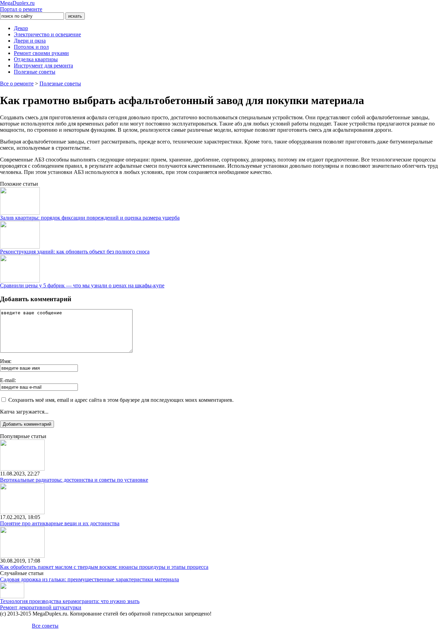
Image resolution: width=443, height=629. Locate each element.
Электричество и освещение (47, 34)
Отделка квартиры (36, 59)
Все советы (45, 626)
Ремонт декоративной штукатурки (40, 607)
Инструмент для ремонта (43, 65)
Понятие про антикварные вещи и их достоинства (59, 523)
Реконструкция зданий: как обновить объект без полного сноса (75, 252)
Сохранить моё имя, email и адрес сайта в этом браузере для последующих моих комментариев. (121, 400)
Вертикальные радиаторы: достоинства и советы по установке (74, 480)
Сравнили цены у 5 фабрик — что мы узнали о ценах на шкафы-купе (82, 285)
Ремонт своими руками (41, 53)
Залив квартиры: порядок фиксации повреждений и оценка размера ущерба (90, 218)
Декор (21, 28)
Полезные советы (34, 72)
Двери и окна (30, 41)
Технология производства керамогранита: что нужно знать (69, 601)
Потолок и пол (31, 47)
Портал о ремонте (21, 6)
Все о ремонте (17, 83)
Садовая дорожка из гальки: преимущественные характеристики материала (89, 579)
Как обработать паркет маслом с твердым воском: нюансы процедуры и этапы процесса (104, 567)
